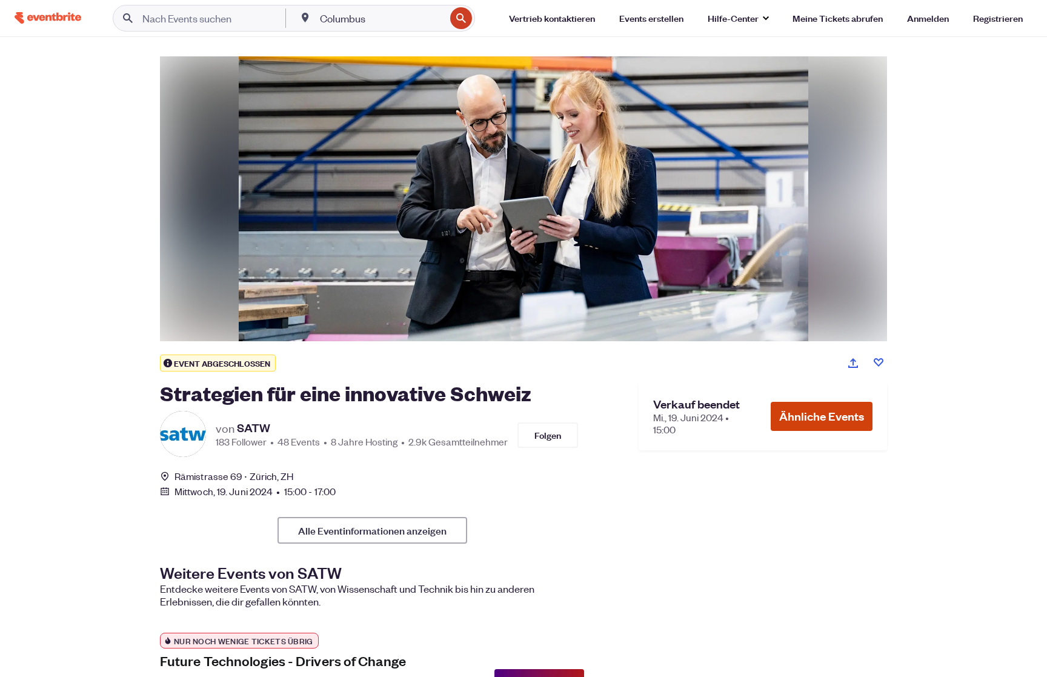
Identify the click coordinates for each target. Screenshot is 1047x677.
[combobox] (381, 18)
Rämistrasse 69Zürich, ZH (234, 476)
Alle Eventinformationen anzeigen (372, 530)
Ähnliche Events (821, 416)
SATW (253, 427)
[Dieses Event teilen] (853, 363)
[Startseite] (48, 18)
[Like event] (878, 362)
